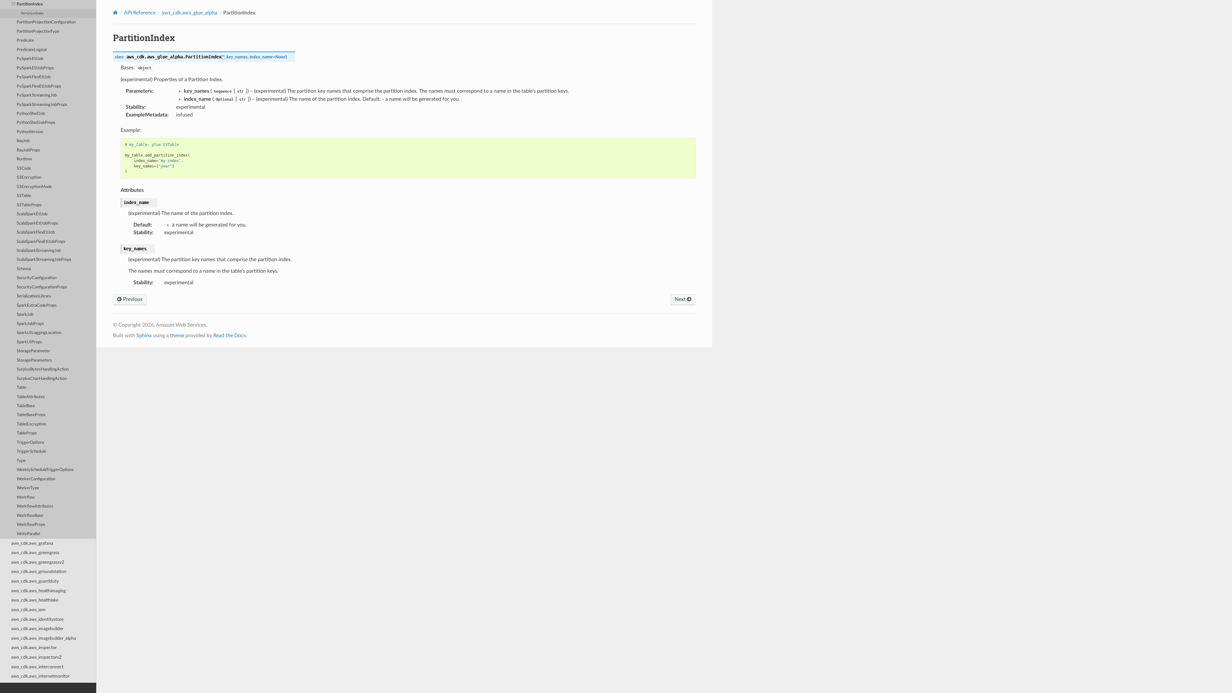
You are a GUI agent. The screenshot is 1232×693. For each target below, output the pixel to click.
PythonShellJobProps (36, 123)
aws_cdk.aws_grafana (32, 543)
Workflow (26, 497)
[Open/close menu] (13, 4)
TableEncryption (31, 424)
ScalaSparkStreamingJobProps (44, 260)
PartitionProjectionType (38, 32)
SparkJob (25, 314)
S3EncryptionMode (34, 187)
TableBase (26, 406)
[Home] (115, 12)
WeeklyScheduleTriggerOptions (45, 470)
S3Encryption (29, 177)
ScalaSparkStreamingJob (39, 251)
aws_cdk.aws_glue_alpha (189, 12)
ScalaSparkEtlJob (32, 214)
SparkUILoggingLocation (39, 333)
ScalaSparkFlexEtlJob (36, 232)
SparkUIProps (29, 342)
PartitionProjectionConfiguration (46, 22)
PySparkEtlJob (30, 59)
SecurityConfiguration (36, 278)
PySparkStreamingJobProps (42, 105)
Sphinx (144, 335)
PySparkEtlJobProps (35, 68)
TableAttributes (31, 397)
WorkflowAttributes (35, 506)
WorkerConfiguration (36, 479)
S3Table (24, 196)
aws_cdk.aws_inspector (34, 647)
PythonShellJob (31, 114)
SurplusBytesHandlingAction (43, 369)
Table (21, 388)
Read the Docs (229, 335)
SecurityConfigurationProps (42, 287)
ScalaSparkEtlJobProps (37, 223)
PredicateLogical (32, 50)
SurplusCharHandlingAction (42, 379)
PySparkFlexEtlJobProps (39, 86)
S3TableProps (29, 205)
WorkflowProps (31, 525)
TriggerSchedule (31, 451)
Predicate (25, 40)
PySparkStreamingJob (37, 95)
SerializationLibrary (34, 296)
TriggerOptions (30, 443)
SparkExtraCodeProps (37, 306)
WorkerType (28, 488)
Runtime (24, 159)
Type (21, 461)
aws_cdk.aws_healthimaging (38, 590)
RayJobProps (28, 150)
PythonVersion (30, 132)
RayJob (23, 141)
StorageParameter (33, 351)
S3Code (24, 169)
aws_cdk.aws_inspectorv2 (36, 657)
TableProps (27, 433)
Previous (132, 299)
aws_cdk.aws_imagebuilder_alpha (43, 638)
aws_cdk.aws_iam (28, 609)
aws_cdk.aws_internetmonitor (40, 676)
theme (177, 335)
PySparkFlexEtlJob (34, 77)
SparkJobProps (30, 324)
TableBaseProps (31, 415)
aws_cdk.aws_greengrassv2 (37, 562)
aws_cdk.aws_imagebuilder (37, 628)
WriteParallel (28, 534)
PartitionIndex (30, 4)
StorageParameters (34, 360)
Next (681, 299)
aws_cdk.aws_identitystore (37, 619)
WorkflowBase (30, 516)
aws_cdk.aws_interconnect (37, 666)
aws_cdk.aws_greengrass (35, 552)
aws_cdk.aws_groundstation (38, 571)
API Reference (140, 12)
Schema (24, 269)
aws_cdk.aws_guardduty (35, 581)
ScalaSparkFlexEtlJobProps (41, 242)
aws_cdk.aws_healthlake (34, 600)
